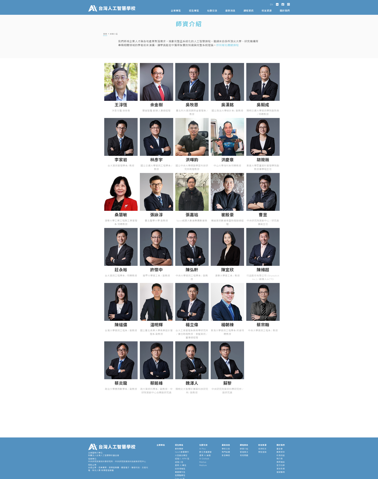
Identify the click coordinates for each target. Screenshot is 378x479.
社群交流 (212, 10)
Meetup (202, 462)
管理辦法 (244, 452)
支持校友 (262, 449)
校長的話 (281, 455)
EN (271, 4)
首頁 (105, 34)
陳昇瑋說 (281, 462)
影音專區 (226, 455)
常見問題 (244, 455)
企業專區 (176, 10)
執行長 (280, 458)
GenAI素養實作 (182, 452)
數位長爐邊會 (205, 452)
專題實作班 (180, 472)
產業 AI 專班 (180, 465)
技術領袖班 (180, 468)
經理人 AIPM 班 (182, 458)
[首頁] (112, 5)
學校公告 (226, 449)
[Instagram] (288, 4)
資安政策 (281, 468)
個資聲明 (281, 472)
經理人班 (179, 462)
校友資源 (267, 10)
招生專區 (194, 10)
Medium (203, 465)
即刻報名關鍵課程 (227, 45)
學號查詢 (262, 452)
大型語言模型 (181, 455)
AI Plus (202, 449)
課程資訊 (248, 10)
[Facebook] (283, 4)
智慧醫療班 (180, 475)
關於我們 (285, 10)
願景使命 (281, 452)
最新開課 (179, 449)
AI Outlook (204, 458)
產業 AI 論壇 (205, 455)
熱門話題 (226, 452)
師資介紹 (244, 449)
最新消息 (230, 10)
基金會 (280, 449)
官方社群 (281, 465)
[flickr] (277, 4)
